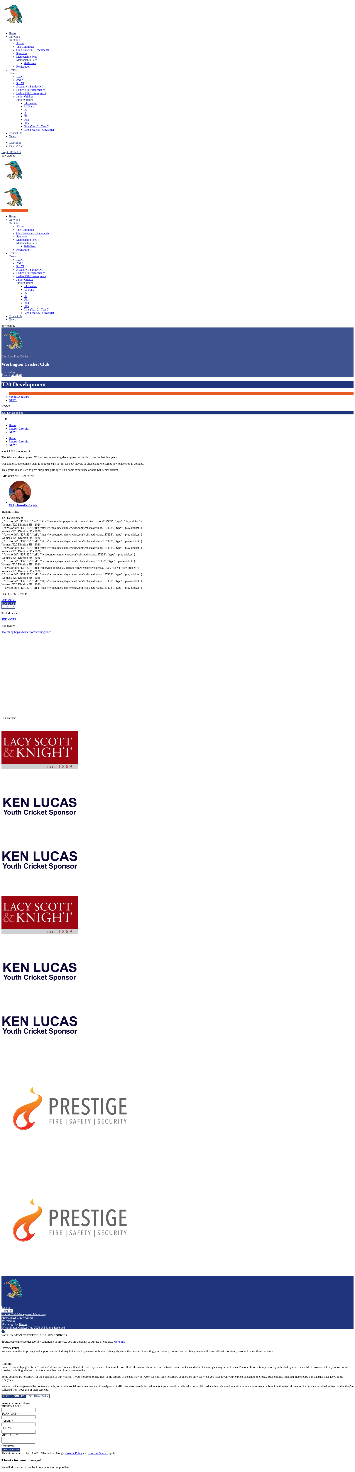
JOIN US (15, 152)
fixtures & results (19, 396)
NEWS (13, 400)
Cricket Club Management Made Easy (23, 1314)
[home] (14, 210)
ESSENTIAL (38, 1396)
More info (119, 1341)
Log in (5, 152)
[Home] (14, 27)
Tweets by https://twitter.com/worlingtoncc (26, 632)
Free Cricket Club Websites (17, 1317)
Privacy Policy (73, 1453)
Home (12, 425)
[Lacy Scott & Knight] (39, 776)
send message (11, 1449)
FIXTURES (9, 603)
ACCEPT (14, 1396)
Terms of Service (98, 1453)
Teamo (23, 1324)
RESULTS (8, 606)
